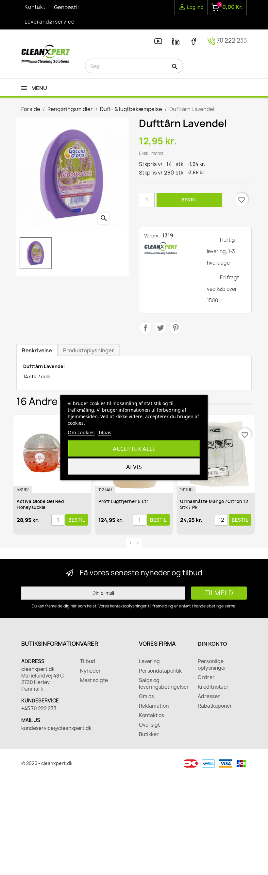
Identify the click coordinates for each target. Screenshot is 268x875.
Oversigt (149, 725)
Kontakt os (151, 715)
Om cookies (81, 432)
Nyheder (90, 671)
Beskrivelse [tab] (37, 350)
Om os (146, 696)
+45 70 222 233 (39, 708)
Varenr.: (152, 236)
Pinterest (175, 327)
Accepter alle (134, 449)
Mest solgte (94, 680)
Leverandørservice (50, 21)
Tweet (160, 327)
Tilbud (87, 661)
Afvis (134, 467)
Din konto (212, 643)
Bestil (189, 200)
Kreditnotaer (213, 687)
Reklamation (154, 706)
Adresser (209, 696)
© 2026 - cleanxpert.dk (47, 763)
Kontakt (35, 7)
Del (145, 327)
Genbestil (66, 7)
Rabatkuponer (215, 706)
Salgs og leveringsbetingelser (163, 683)
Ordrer (206, 677)
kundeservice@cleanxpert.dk (45, 728)
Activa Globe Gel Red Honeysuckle (40, 504)
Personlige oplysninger (212, 664)
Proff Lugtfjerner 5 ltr (123, 501)
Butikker (149, 734)
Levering (149, 661)
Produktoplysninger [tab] (88, 350)
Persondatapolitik (160, 671)
